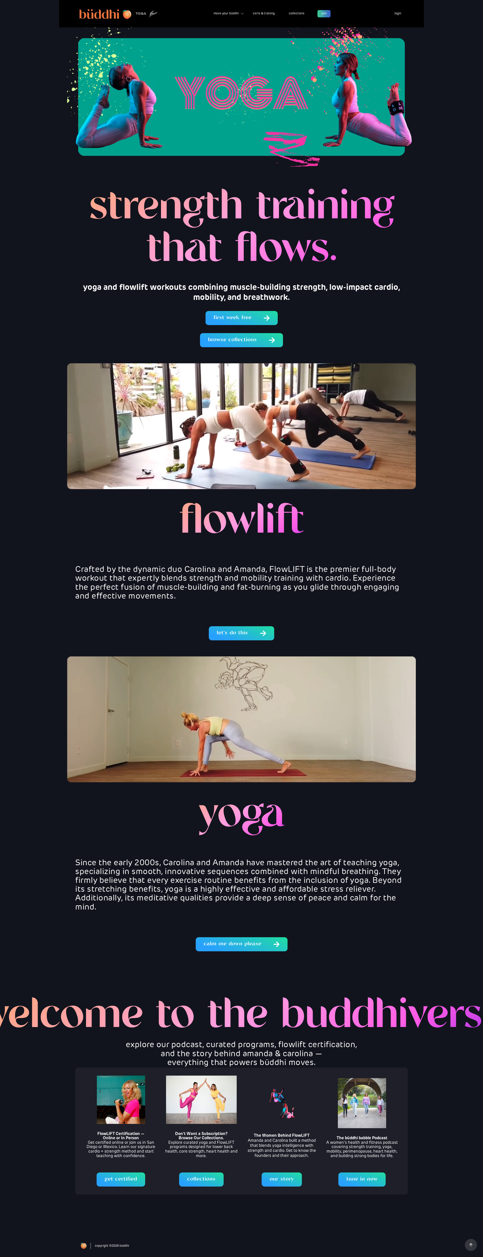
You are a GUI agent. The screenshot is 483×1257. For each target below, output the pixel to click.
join (324, 13)
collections (296, 13)
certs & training (264, 13)
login (397, 13)
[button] (229, 14)
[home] (118, 13)
